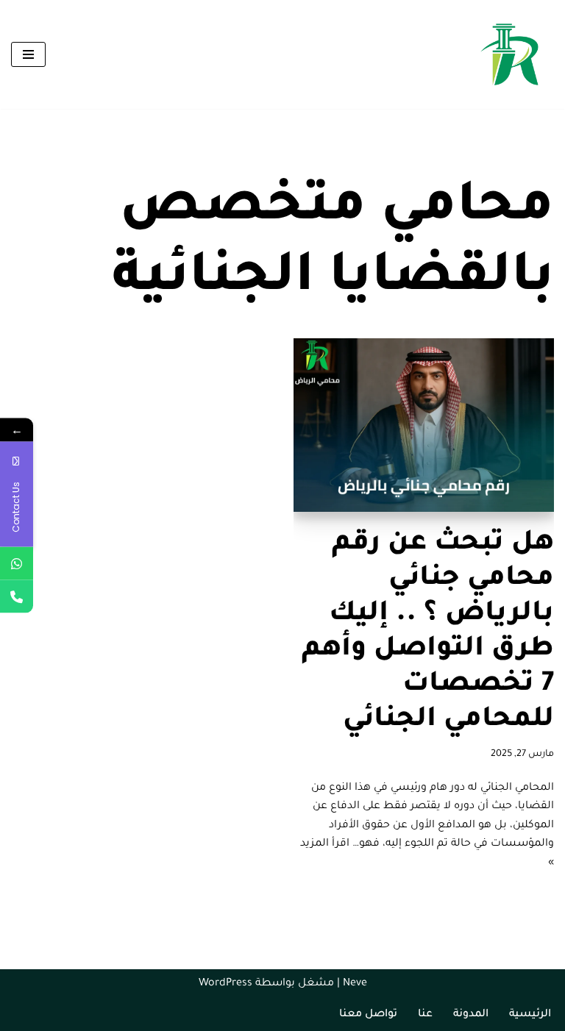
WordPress (225, 984)
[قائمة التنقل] (28, 54)
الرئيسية (530, 1015)
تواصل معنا (368, 1015)
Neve (355, 984)
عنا (425, 1015)
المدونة (470, 1015)
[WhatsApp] (16, 563)
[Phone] (16, 596)
